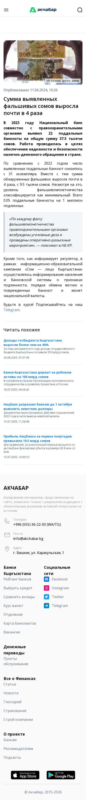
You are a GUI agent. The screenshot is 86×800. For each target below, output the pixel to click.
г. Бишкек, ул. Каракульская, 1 (38, 552)
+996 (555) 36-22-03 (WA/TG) (37, 524)
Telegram (12, 309)
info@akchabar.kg (28, 538)
